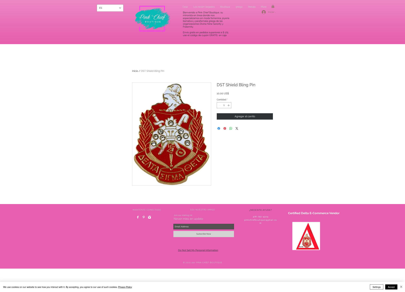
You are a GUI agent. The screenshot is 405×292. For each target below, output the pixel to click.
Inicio (135, 70)
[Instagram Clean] (149, 217)
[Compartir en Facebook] (219, 128)
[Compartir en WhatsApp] (231, 128)
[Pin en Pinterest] (225, 128)
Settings (377, 287)
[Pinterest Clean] (143, 217)
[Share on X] (237, 128)
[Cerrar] (401, 286)
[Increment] (229, 105)
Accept (391, 287)
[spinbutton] (224, 105)
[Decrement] (219, 105)
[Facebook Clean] (137, 217)
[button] (272, 6)
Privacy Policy (125, 287)
